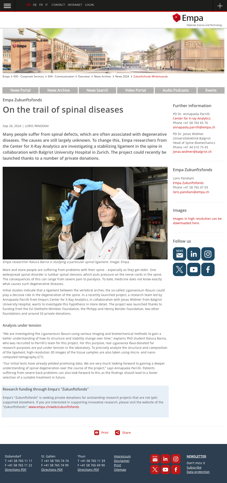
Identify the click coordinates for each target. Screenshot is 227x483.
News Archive (103, 76)
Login (89, 4)
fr (41, 4)
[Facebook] (175, 469)
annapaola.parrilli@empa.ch (194, 127)
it (46, 4)
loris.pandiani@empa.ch (191, 192)
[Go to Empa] (113, 20)
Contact (58, 4)
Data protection (198, 472)
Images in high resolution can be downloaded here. (197, 220)
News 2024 (122, 76)
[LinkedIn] (165, 458)
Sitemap (120, 469)
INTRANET (75, 4)
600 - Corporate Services (29, 76)
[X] (155, 469)
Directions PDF (15, 469)
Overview (84, 76)
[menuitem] (20, 90)
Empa (6, 76)
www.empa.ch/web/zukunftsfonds (54, 407)
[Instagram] (175, 458)
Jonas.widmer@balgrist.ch (192, 151)
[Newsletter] (155, 458)
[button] (7, 6)
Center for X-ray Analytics (192, 118)
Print (117, 465)
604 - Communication (61, 76)
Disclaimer (122, 461)
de (35, 4)
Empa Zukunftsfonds (188, 183)
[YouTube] (165, 469)
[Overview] (113, 50)
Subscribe (194, 467)
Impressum (122, 456)
